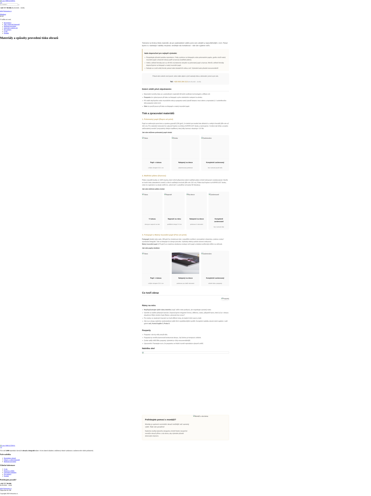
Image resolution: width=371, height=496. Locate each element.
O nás (5, 31)
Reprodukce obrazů (10, 458)
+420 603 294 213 (181, 82)
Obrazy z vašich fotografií (12, 460)
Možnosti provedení (10, 26)
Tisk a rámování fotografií (12, 24)
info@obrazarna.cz (6, 11)
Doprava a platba (9, 471)
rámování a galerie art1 (11, 28)
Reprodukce (7, 23)
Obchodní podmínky (10, 472)
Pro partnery (7, 29)
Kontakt (6, 33)
